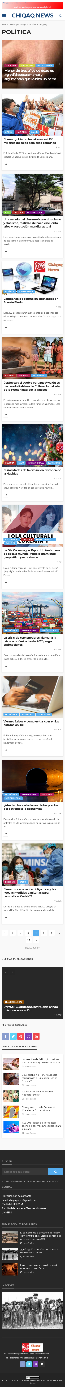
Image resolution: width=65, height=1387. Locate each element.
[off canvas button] (4, 15)
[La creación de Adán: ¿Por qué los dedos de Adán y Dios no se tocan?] (11, 1064)
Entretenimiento (45, 539)
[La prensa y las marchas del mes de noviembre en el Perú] (10, 1269)
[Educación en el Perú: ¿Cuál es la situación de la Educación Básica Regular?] (11, 1079)
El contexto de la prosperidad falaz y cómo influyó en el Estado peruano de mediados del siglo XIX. (41, 1235)
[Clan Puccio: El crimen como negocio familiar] (11, 1096)
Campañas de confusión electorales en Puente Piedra (30, 300)
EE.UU (21, 463)
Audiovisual (12, 539)
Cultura (18, 212)
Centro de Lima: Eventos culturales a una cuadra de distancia (31, 1008)
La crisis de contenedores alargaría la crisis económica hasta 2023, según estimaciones (29, 641)
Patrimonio (39, 375)
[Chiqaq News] (32, 1347)
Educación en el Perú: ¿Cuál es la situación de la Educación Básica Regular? (39, 1077)
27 (28, 940)
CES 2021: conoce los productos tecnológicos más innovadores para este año (41, 1125)
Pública (38, 65)
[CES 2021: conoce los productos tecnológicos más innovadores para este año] (11, 1127)
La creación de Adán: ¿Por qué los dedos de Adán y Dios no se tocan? (41, 1061)
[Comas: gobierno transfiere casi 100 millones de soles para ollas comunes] (32, 115)
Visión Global (49, 630)
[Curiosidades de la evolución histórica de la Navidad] (32, 445)
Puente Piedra (26, 291)
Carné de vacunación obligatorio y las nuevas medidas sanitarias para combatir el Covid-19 (29, 892)
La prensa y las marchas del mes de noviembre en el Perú (39, 1266)
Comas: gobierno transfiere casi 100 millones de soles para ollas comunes (29, 141)
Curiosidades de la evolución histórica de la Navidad (32, 471)
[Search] (60, 15)
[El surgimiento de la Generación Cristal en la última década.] (11, 1112)
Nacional (11, 65)
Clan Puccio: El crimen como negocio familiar (37, 1093)
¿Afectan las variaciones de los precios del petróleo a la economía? (30, 807)
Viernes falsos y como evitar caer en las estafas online (31, 723)
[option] (32, 64)
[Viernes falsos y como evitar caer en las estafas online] (32, 697)
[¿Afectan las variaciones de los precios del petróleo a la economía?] (32, 781)
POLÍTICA (25, 65)
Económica (11, 630)
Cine (7, 212)
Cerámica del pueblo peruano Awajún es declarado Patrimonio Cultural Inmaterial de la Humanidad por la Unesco (31, 386)
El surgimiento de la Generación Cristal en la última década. (39, 1109)
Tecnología (44, 714)
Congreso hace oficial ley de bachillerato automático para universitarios (27, 74)
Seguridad (27, 714)
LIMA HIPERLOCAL (38, 1002)
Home (5, 24)
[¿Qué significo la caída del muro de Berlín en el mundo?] (10, 1254)
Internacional (35, 212)
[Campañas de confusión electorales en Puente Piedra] (32, 278)
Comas (8, 132)
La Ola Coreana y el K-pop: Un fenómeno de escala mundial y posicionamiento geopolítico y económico (31, 554)
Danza (22, 1002)
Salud (34, 132)
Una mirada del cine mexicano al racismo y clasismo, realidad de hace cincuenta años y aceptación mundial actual (32, 223)
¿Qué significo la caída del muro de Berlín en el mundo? (39, 1251)
